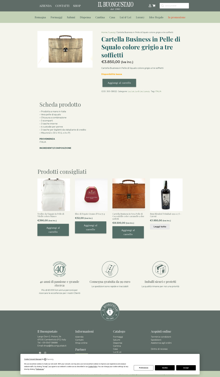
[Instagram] (45, 352)
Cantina (117, 346)
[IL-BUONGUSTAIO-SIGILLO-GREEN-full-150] (110, 311)
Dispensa (117, 343)
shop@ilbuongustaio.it (55, 346)
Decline (165, 368)
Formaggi (118, 337)
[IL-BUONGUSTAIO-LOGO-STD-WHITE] (115, 6)
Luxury (112, 32)
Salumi (116, 340)
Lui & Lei (139, 91)
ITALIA (158, 91)
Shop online (81, 343)
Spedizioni (156, 340)
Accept (186, 368)
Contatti (79, 340)
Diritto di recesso (159, 349)
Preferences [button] (40, 369)
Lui (129, 91)
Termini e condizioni (161, 337)
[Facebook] (40, 352)
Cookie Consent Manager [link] (33, 359)
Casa (115, 349)
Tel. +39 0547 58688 (47, 342)
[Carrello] (154, 5)
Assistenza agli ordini (161, 343)
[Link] (150, 5)
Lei (132, 91)
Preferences (143, 368)
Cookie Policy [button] (92, 366)
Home (104, 32)
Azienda (79, 337)
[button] (47, 17)
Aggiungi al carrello (119, 82)
